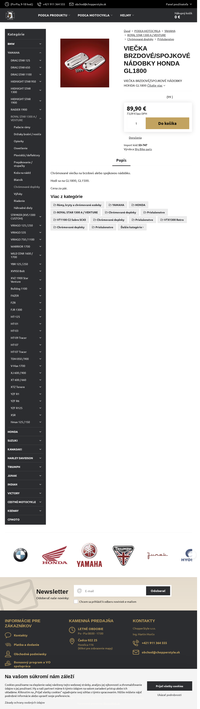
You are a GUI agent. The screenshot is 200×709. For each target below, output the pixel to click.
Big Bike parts (143, 149)
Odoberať (158, 591)
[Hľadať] (157, 15)
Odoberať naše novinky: (52, 598)
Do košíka (167, 123)
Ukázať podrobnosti (169, 695)
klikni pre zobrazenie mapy (95, 648)
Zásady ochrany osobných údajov (25, 702)
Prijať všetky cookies (169, 686)
